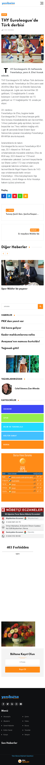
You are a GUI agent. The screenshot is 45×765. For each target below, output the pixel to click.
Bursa (27, 726)
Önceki (10, 210)
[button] (3, 254)
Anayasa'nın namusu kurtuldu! (20, 341)
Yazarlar (27, 730)
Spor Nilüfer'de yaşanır (14, 289)
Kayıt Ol (22, 669)
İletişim (27, 735)
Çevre (27, 716)
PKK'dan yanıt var (12, 321)
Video (27, 721)
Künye (5, 735)
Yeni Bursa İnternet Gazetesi (22, 756)
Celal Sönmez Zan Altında (27, 389)
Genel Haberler (8, 726)
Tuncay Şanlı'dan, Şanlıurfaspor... (22, 214)
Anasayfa (6, 716)
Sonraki (34, 230)
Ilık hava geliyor (11, 328)
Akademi (6, 721)
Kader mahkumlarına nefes (18, 335)
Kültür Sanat (7, 730)
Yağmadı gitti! (10, 348)
